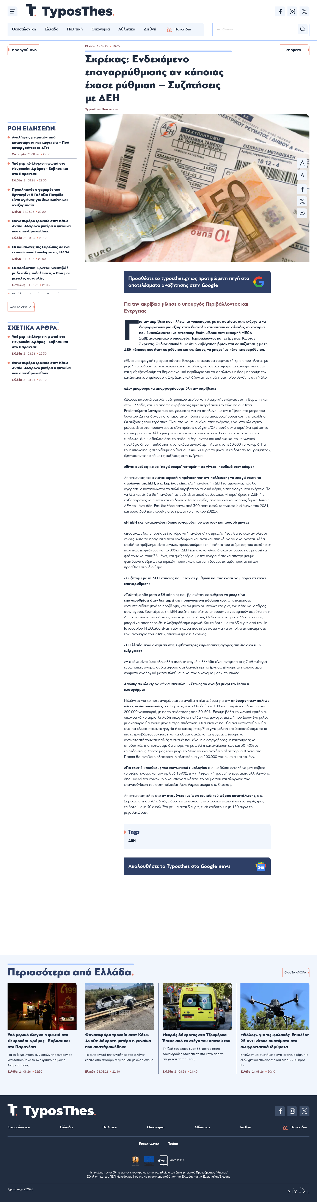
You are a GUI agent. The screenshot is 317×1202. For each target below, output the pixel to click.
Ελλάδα (51, 29)
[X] (304, 11)
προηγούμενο (24, 50)
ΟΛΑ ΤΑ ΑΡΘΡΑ (20, 307)
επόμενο (293, 50)
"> (188, 282)
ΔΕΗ (132, 840)
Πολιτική (75, 29)
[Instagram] (292, 11)
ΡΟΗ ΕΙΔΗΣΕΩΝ (31, 128)
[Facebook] (280, 11)
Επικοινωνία (149, 1143)
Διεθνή (150, 29)
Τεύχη (173, 1143)
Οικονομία (100, 29)
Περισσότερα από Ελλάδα (69, 972)
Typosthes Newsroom (101, 109)
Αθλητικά (126, 29)
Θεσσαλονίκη (24, 29)
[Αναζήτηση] (303, 29)
